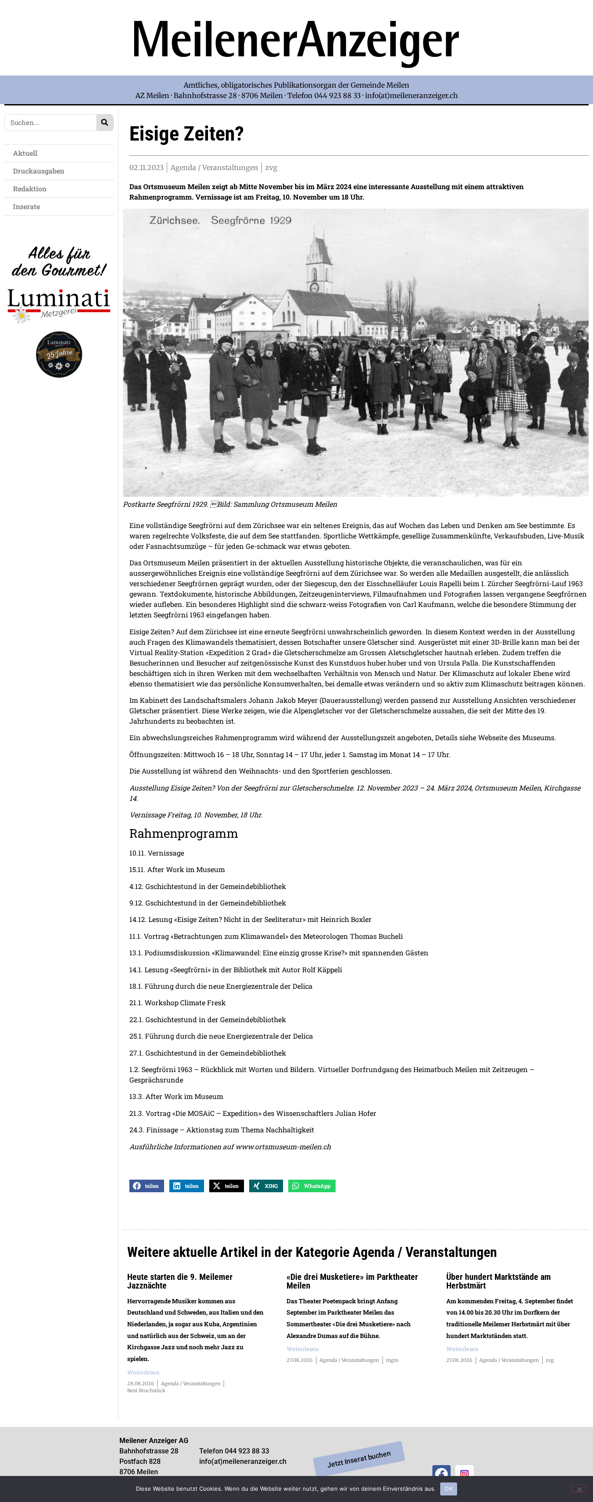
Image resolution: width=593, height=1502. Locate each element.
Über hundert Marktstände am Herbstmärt (498, 1281)
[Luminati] (59, 385)
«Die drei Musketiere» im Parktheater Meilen (352, 1281)
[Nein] (579, 1488)
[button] (146, 1186)
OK (449, 1488)
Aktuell (25, 152)
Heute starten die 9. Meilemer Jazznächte (180, 1281)
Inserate (26, 206)
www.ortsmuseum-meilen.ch (283, 1146)
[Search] (104, 123)
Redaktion (29, 188)
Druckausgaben (38, 170)
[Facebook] (441, 1474)
